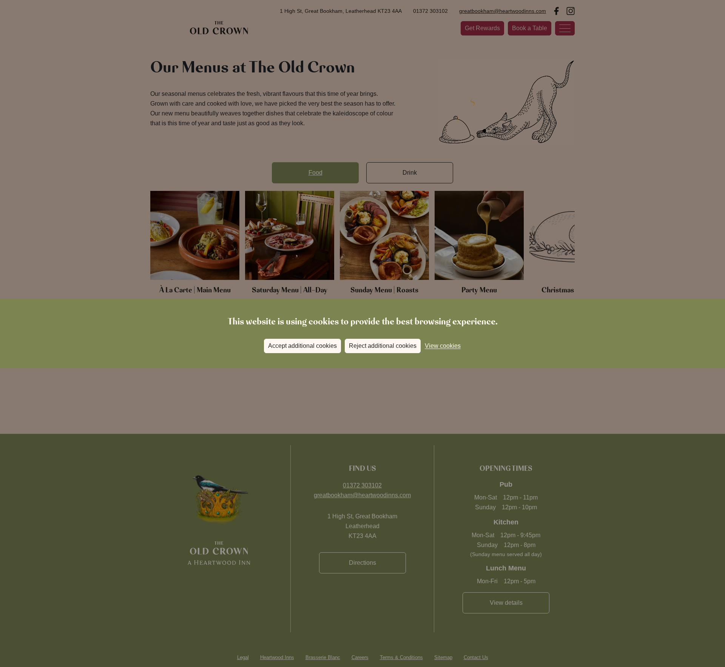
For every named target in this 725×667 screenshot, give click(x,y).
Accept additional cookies (302, 346)
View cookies (443, 346)
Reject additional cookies (382, 346)
